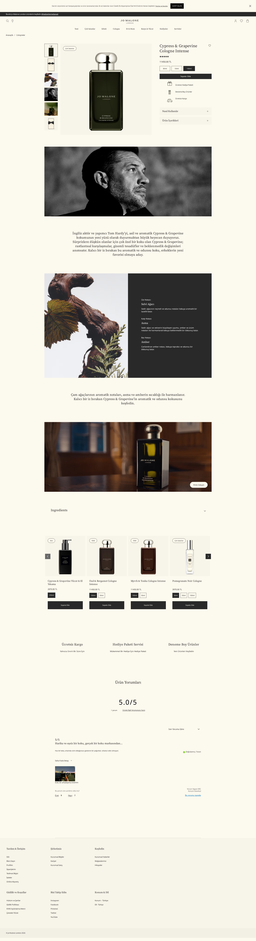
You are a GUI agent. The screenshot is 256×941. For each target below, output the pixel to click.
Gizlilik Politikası (13, 905)
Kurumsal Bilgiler (57, 857)
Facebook (54, 905)
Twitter (53, 913)
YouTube (54, 917)
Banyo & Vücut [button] (147, 29)
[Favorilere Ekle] (210, 46)
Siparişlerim (11, 869)
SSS (8, 857)
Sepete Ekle (185, 76)
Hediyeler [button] (164, 29)
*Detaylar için (41, 14)
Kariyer (53, 861)
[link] (65, 556)
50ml (177, 68)
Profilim (10, 865)
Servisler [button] (177, 29)
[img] (235, 20)
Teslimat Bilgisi (12, 873)
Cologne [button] (116, 29)
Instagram (55, 900)
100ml (189, 68)
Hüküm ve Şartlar (13, 900)
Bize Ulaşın (11, 861)
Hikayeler (98, 865)
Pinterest (54, 909)
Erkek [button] (104, 29)
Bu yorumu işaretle (193, 795)
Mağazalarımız (100, 861)
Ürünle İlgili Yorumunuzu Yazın (134, 710)
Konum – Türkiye (101, 900)
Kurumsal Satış (56, 865)
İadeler (9, 877)
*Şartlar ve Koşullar (161, 6)
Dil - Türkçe (99, 905)
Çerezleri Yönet (12, 913)
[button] (250, 6)
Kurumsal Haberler (102, 857)
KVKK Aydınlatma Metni (16, 909)
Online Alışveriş (13, 882)
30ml (165, 68)
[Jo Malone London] (130, 21)
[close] (249, 6)
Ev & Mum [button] (130, 29)
